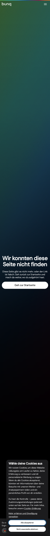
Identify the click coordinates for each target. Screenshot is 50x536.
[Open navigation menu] (45, 4)
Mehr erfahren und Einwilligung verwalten (23, 515)
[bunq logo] (6, 4)
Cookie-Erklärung (32, 508)
